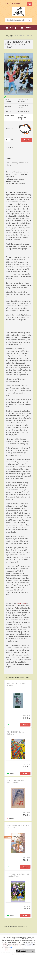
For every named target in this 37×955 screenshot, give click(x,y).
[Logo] (18, 11)
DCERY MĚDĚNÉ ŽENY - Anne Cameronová (16, 782)
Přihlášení (7, 3)
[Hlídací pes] (25, 129)
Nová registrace (16, 3)
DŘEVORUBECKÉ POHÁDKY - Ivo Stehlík (18, 827)
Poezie (11, 35)
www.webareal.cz (23, 926)
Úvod (6, 35)
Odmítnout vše (21, 951)
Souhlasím (31, 951)
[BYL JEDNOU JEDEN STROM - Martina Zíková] (18, 54)
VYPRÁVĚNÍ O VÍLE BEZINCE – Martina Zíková (18, 875)
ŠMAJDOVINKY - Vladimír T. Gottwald (17, 684)
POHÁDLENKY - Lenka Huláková (15, 733)
